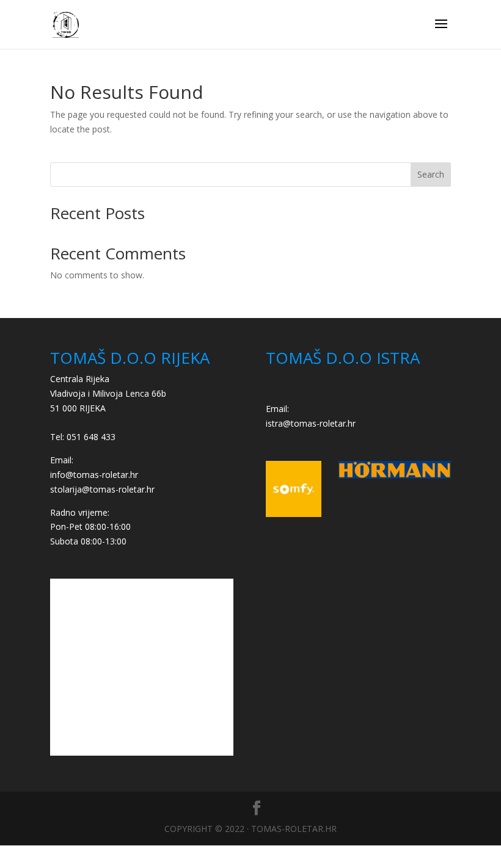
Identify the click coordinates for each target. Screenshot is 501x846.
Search (430, 174)
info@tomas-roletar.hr (94, 474)
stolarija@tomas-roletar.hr (102, 489)
